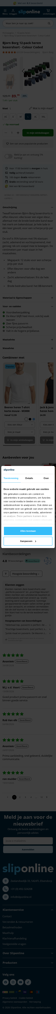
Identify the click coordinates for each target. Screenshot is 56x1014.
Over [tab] (46, 478)
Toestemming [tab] (11, 478)
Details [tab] (29, 478)
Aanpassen (26, 541)
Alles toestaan (28, 531)
